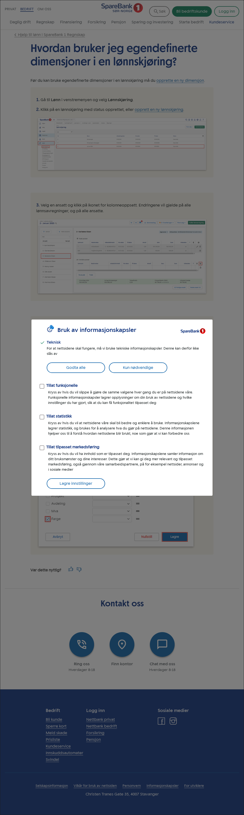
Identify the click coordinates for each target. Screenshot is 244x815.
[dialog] (122, 407)
